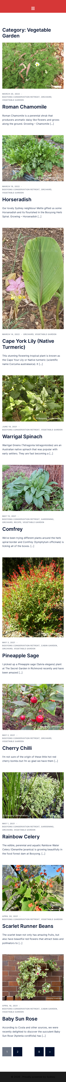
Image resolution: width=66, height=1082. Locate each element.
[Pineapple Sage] (33, 597)
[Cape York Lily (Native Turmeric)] (33, 278)
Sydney (51, 1076)
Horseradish (16, 199)
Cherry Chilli (17, 748)
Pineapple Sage (20, 656)
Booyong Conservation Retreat (21, 97)
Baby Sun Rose (19, 1019)
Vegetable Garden (13, 100)
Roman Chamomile (24, 107)
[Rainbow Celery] (33, 795)
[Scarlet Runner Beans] (33, 887)
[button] (33, 66)
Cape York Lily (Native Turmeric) (28, 344)
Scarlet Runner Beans (27, 926)
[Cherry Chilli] (33, 706)
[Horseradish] (33, 158)
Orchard (46, 97)
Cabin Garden (49, 645)
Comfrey (12, 529)
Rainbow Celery (21, 837)
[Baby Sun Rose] (33, 977)
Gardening (47, 519)
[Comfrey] (33, 487)
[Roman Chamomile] (33, 65)
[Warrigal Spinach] (33, 398)
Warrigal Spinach (22, 436)
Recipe (17, 522)
